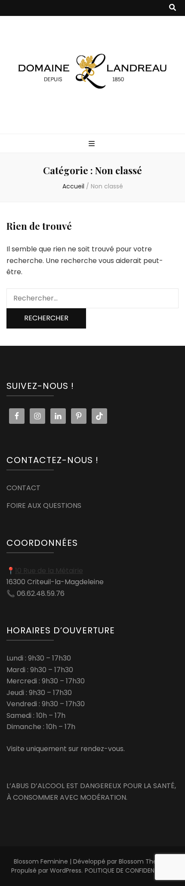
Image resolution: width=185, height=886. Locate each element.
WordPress (65, 870)
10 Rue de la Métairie (49, 571)
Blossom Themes (144, 861)
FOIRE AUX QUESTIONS (43, 505)
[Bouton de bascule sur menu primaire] (93, 144)
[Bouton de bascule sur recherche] (172, 8)
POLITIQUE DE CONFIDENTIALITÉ (129, 870)
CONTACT (23, 488)
